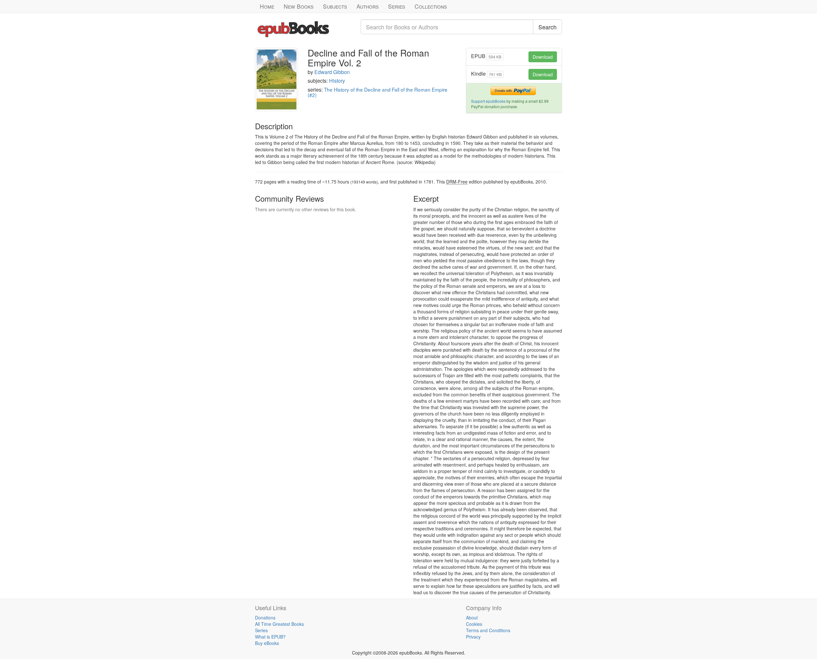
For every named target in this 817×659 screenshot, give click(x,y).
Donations (265, 617)
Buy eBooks (267, 643)
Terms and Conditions (488, 630)
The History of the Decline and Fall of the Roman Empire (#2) (377, 92)
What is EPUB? (270, 636)
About (472, 617)
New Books (298, 6)
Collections (431, 6)
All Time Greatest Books (279, 624)
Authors (367, 6)
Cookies (474, 624)
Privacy (473, 636)
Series (396, 6)
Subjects (335, 6)
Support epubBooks (488, 101)
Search (547, 27)
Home (267, 6)
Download (543, 57)
